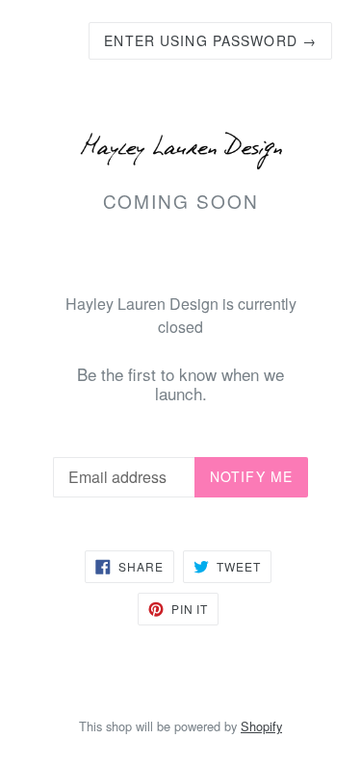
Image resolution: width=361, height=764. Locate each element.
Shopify (261, 726)
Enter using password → (210, 40)
